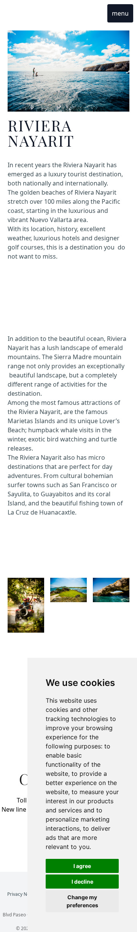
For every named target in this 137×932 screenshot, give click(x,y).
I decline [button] (82, 881)
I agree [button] (82, 866)
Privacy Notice (22, 894)
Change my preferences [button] (82, 901)
